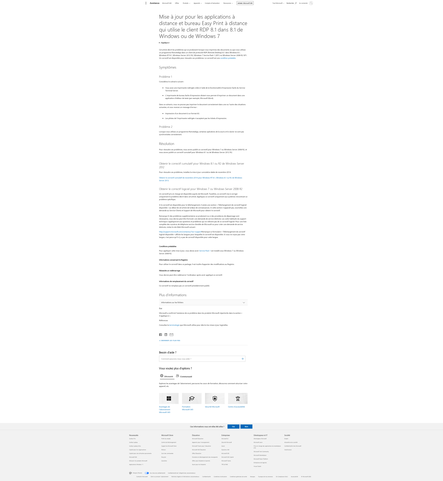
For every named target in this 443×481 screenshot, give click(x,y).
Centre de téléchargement (168, 442)
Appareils (197, 3)
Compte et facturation (212, 3)
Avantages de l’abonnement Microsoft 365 (164, 409)
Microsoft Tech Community (261, 451)
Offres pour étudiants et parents (201, 461)
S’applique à (165, 43)
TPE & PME (225, 464)
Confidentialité (206, 476)
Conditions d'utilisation (220, 476)
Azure (223, 446)
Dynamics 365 (225, 450)
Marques (252, 476)
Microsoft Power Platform (261, 459)
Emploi (286, 438)
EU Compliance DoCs (282, 476)
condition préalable (228, 58)
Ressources (227, 3)
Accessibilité (294, 476)
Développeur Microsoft (260, 438)
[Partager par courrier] (170, 334)
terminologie (174, 325)
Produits (185, 3)
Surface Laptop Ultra (135, 446)
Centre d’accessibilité (236, 406)
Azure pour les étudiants (199, 464)
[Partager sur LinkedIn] (165, 334)
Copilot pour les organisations (137, 450)
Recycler (163, 457)
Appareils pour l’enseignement (200, 442)
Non (246, 426)
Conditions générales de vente (238, 476)
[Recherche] (242, 359)
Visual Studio (257, 466)
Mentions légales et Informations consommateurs (185, 476)
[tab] (167, 376)
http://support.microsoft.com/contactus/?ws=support (180, 231)
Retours (163, 450)
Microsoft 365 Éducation (199, 450)
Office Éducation (196, 453)
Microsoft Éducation (197, 438)
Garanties (164, 461)
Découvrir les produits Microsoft (138, 461)
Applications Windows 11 (136, 464)
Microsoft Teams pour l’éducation (201, 446)
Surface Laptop (133, 442)
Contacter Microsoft (142, 476)
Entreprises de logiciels (260, 462)
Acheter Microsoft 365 (245, 3)
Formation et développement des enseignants (205, 457)
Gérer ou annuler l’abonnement (159, 476)
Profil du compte (166, 438)
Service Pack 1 (205, 250)
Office (177, 3)
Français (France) (137, 473)
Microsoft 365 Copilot (228, 457)
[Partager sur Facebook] (160, 334)
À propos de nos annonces (265, 476)
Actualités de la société (291, 442)
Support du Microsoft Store (169, 446)
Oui (233, 426)
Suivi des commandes (167, 453)
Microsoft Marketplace (260, 455)
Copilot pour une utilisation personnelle (140, 453)
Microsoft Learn (258, 442)
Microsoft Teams (226, 461)
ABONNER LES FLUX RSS (170, 340)
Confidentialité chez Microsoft (292, 446)
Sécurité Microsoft (212, 406)
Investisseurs (288, 450)
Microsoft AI (225, 438)
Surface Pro (132, 438)
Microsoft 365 (167, 3)
